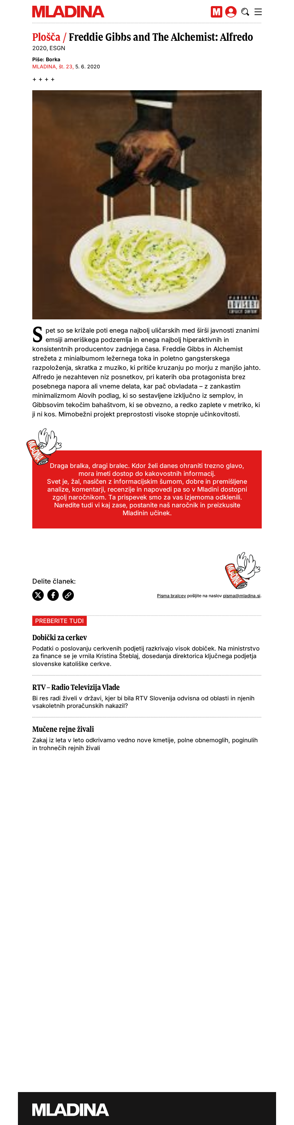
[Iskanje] (245, 12)
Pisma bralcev (171, 595)
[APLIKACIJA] (216, 12)
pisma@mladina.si (241, 595)
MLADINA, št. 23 (52, 66)
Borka (53, 59)
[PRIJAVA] (231, 12)
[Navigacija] (258, 11)
